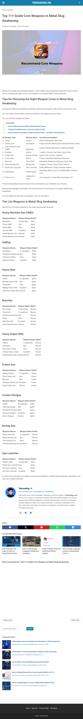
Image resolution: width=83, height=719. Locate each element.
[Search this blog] (79, 3)
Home (28, 708)
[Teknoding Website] (31, 513)
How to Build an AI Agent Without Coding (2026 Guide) (30, 662)
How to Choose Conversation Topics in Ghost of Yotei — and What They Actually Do (36, 132)
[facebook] (10, 527)
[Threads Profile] (26, 513)
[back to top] (79, 714)
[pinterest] (41, 527)
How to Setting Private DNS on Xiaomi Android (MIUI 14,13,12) (33, 672)
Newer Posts (7, 620)
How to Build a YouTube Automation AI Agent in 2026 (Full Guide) (34, 652)
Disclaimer (53, 708)
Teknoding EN (41, 2)
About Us (34, 708)
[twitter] (26, 527)
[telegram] (73, 527)
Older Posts (75, 620)
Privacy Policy (44, 708)
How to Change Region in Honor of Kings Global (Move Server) (33, 682)
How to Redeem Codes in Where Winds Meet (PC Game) (27, 126)
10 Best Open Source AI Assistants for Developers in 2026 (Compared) (36, 641)
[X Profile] (20, 513)
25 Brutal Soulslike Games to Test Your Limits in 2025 (26, 129)
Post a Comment (23, 26)
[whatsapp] (57, 527)
